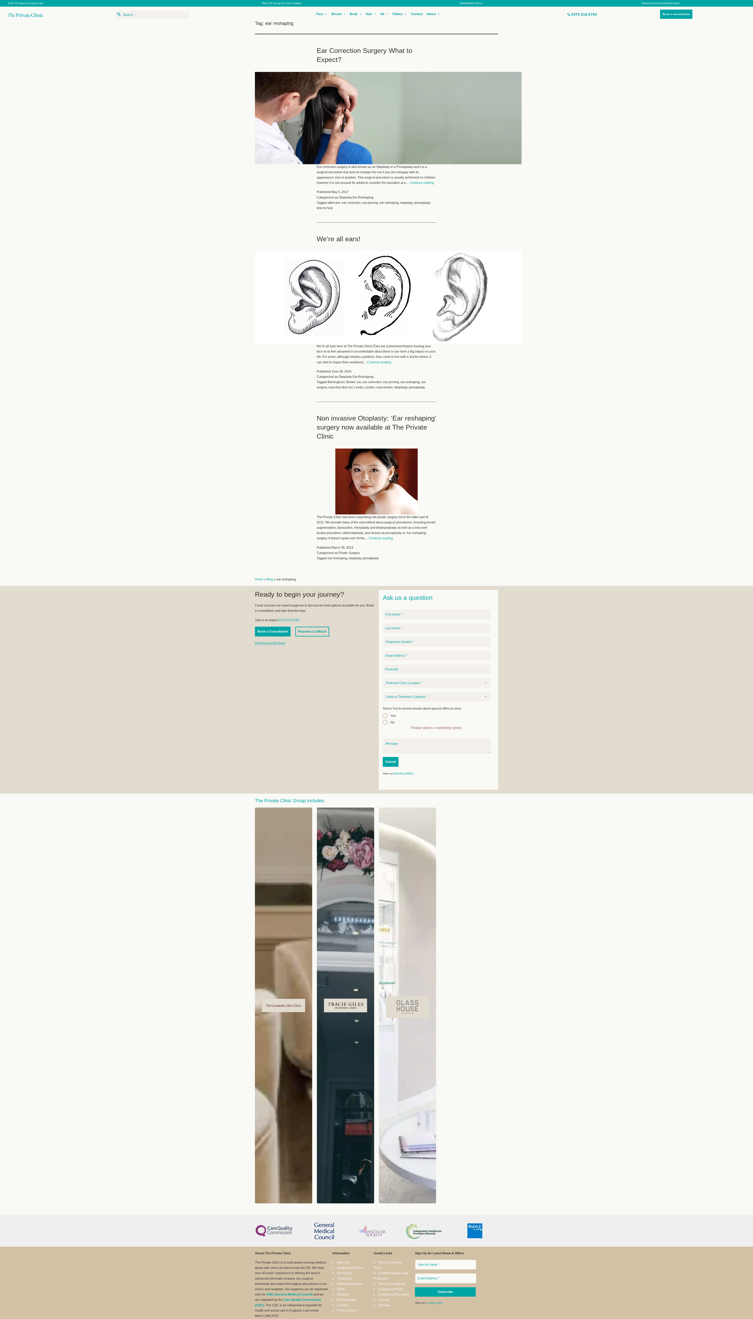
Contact (417, 14)
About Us (343, 1262)
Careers (383, 1299)
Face (319, 14)
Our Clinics (344, 1273)
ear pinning (370, 202)
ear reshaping (389, 202)
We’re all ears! (338, 239)
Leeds (358, 387)
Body (354, 14)
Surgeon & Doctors (350, 1267)
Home (259, 579)
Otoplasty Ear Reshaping (356, 197)
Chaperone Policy (390, 1289)
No (392, 722)
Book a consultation (676, 14)
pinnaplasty (422, 202)
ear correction (351, 202)
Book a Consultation (272, 631)
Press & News (347, 1310)
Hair (369, 14)
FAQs (341, 1289)
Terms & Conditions (391, 1283)
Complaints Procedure (393, 1294)
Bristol (350, 382)
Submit (390, 761)
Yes (393, 715)
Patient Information (350, 1283)
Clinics (397, 14)
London (369, 387)
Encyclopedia (346, 1299)
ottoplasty (400, 387)
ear (359, 382)
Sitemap (384, 1305)
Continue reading (422, 182)
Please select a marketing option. (437, 728)
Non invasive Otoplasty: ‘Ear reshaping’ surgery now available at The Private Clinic (376, 427)
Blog (270, 579)
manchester (384, 387)
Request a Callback (312, 631)
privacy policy (403, 773)
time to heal (325, 208)
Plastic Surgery (349, 553)
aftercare (334, 202)
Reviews (343, 1294)
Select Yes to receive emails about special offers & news (422, 708)
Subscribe (445, 1292)
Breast (336, 14)
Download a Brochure (270, 643)
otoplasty (406, 202)
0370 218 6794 (584, 14)
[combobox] (436, 683)
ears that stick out (340, 387)
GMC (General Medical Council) (289, 1294)
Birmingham (336, 382)
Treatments (344, 1278)
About (431, 14)
